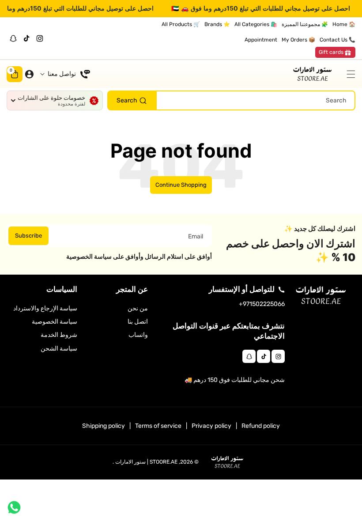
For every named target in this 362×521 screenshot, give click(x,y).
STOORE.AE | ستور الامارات (146, 462)
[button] (348, 74)
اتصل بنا (138, 321)
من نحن (138, 308)
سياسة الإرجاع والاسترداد (45, 308)
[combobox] (231, 100)
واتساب (138, 335)
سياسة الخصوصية (54, 321)
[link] (335, 52)
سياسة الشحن (59, 348)
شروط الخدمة (59, 335)
